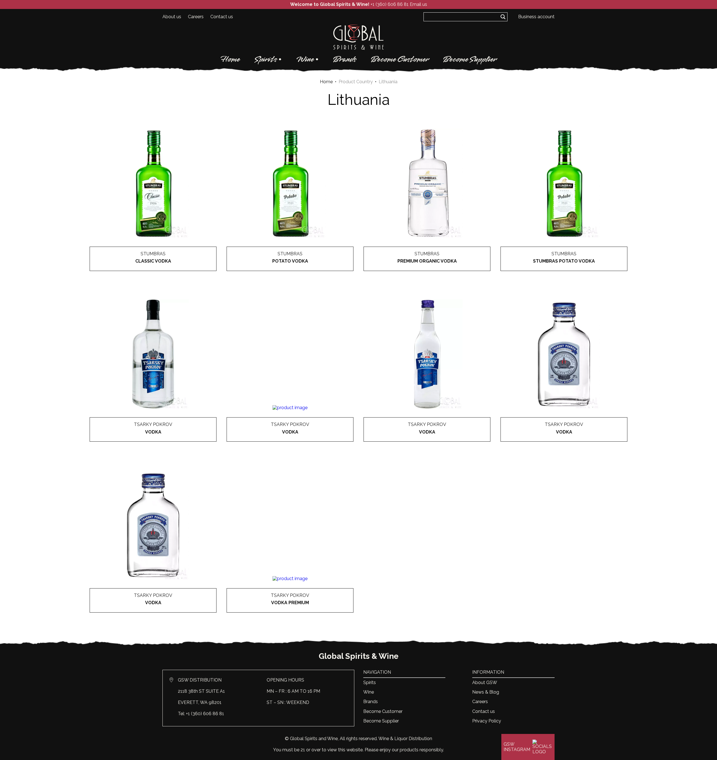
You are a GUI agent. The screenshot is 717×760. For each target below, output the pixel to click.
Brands (344, 59)
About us (171, 16)
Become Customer (400, 59)
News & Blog (485, 692)
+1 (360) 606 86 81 (390, 4)
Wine (305, 59)
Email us (418, 4)
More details (153, 271)
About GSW (484, 682)
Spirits (266, 59)
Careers (196, 16)
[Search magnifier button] (503, 16)
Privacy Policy (486, 721)
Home (230, 59)
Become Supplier (469, 59)
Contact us (221, 16)
